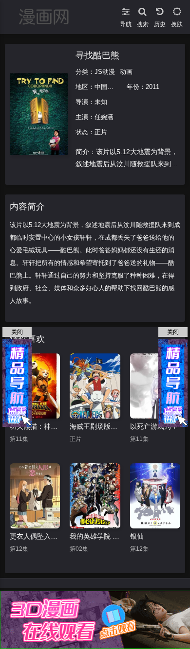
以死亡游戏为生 (154, 426)
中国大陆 (107, 86)
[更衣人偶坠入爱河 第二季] (35, 495)
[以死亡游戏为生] (155, 386)
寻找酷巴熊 (97, 55)
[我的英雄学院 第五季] (95, 495)
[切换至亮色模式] (176, 9)
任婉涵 (104, 117)
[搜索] (142, 9)
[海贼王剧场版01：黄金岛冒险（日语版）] (95, 386)
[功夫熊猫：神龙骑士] (35, 386)
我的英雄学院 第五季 (95, 536)
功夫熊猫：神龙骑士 (35, 426)
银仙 (137, 536)
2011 (152, 86)
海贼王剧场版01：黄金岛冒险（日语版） (95, 426)
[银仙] (155, 495)
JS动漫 (105, 71)
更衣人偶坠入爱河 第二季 (35, 536)
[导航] (125, 9)
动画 (126, 71)
